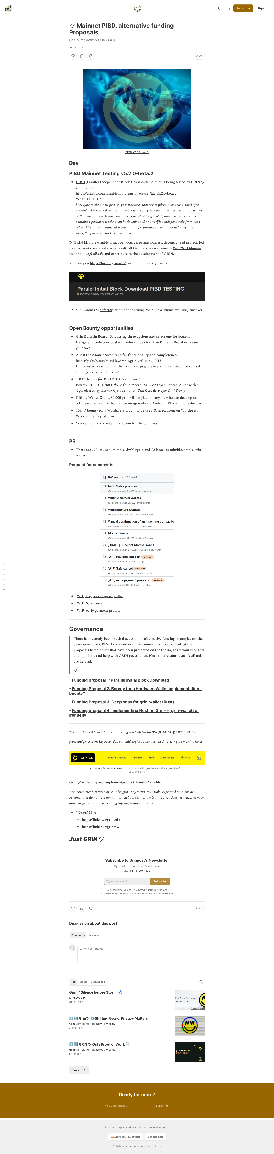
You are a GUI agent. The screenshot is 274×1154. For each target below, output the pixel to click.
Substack (118, 1146)
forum (125, 423)
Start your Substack (127, 1137)
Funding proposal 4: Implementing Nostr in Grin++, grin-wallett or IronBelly (134, 712)
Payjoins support (99, 596)
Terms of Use (155, 889)
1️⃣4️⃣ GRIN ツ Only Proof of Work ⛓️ (99, 1044)
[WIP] (80, 596)
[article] (137, 1000)
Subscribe (243, 8)
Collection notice (159, 1127)
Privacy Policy (165, 893)
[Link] (64, 163)
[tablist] (85, 935)
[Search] (220, 8)
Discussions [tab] (98, 982)
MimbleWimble (148, 782)
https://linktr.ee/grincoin (101, 819)
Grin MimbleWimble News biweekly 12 (94, 1023)
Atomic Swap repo (107, 355)
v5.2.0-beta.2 (137, 173)
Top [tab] (73, 982)
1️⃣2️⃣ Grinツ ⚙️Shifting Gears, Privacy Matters (108, 1018)
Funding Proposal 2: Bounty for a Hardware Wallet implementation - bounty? (135, 691)
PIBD (80, 182)
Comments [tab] (78, 935)
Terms (142, 1127)
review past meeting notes (184, 741)
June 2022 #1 (77, 997)
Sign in (262, 8)
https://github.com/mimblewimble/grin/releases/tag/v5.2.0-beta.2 (126, 193)
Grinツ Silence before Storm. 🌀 (96, 992)
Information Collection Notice (135, 893)
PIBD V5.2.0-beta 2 (137, 152)
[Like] (73, 56)
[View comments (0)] (82, 56)
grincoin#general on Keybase (90, 741)
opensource (119, 768)
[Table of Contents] (4, 577)
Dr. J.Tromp (176, 390)
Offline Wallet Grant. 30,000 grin (102, 397)
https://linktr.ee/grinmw (100, 827)
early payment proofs (102, 610)
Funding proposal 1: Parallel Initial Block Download (120, 680)
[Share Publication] (228, 8)
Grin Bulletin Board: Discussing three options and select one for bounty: (133, 336)
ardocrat (106, 310)
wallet (118, 596)
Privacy (132, 1127)
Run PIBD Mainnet (187, 248)
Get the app (155, 1137)
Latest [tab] (83, 982)
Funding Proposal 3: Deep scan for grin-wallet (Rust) (123, 701)
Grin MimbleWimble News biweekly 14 (94, 1049)
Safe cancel (94, 603)
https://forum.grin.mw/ (108, 263)
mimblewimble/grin (128, 450)
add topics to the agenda (143, 741)
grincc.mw (96, 768)
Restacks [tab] (93, 935)
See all (76, 1070)
